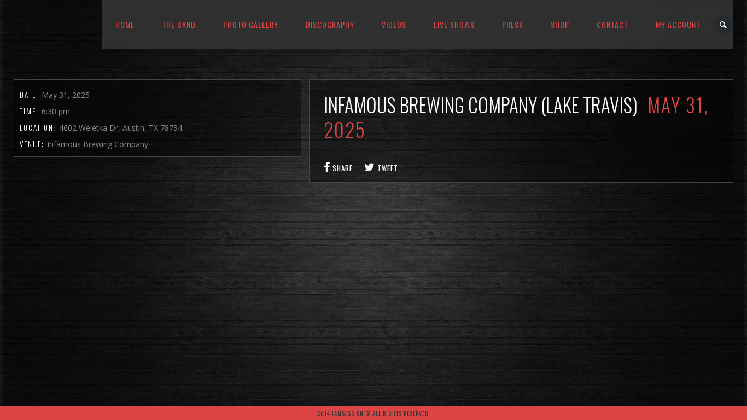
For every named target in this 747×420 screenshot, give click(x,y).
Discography (330, 24)
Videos (394, 24)
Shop (560, 24)
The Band (179, 24)
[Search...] (723, 25)
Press (512, 24)
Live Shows (454, 24)
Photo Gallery (250, 24)
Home (125, 24)
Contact (612, 24)
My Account (678, 24)
